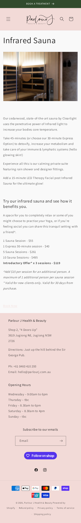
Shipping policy (42, 514)
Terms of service (65, 507)
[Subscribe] (61, 441)
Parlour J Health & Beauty (38, 502)
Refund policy (26, 507)
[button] (8, 19)
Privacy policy (45, 507)
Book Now (10, 306)
